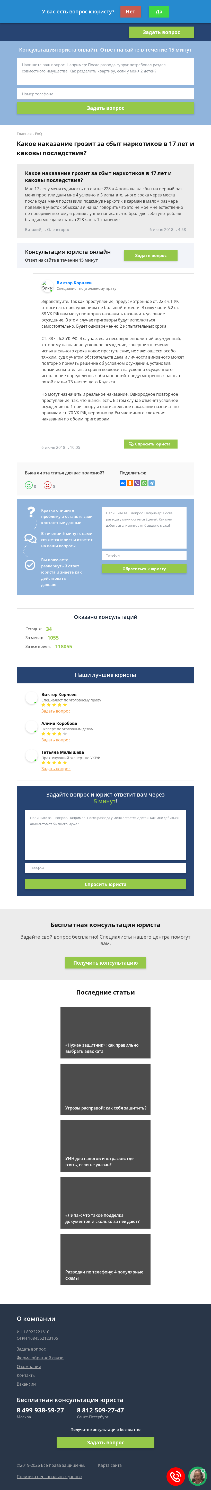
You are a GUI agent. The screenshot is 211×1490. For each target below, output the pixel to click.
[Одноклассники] (130, 483)
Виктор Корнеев (74, 283)
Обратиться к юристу (144, 568)
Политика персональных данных (49, 1476)
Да (159, 11)
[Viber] (137, 483)
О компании (29, 1366)
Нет (130, 11)
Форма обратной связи (40, 1358)
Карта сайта (110, 1465)
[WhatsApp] (144, 483)
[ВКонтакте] (123, 483)
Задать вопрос (161, 32)
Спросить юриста (153, 443)
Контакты (26, 1375)
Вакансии (26, 1384)
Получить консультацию (105, 962)
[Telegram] (151, 483)
